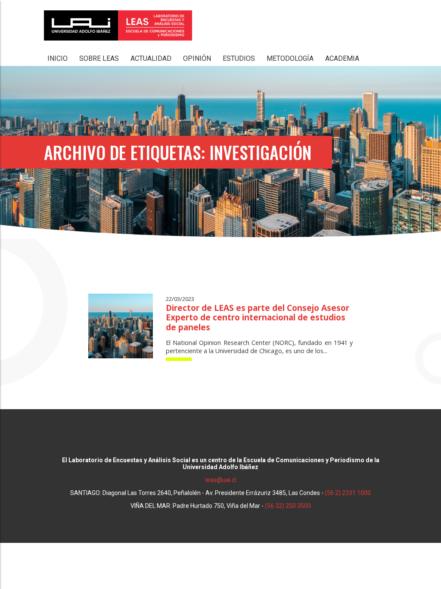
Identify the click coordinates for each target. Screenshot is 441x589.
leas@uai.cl (220, 479)
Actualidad (150, 58)
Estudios (239, 58)
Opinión (197, 58)
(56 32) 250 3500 (288, 505)
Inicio (57, 58)
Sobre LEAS (99, 58)
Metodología (290, 58)
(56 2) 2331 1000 (348, 492)
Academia (342, 58)
